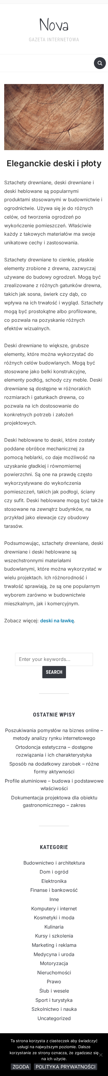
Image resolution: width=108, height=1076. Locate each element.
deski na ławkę (57, 621)
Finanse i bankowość (54, 890)
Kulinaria (54, 927)
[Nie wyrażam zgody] (101, 1055)
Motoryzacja (54, 963)
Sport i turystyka (54, 1000)
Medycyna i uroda (54, 954)
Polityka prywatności (65, 1067)
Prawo (54, 981)
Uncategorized (54, 1018)
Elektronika (54, 881)
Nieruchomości (54, 973)
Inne (54, 899)
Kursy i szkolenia (54, 936)
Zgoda (21, 1067)
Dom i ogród (54, 872)
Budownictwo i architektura (54, 863)
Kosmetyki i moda (54, 917)
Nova (54, 25)
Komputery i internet (54, 909)
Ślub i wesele (54, 991)
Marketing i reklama (54, 945)
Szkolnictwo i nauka (54, 1009)
